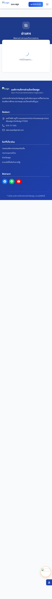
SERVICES (36, 4)
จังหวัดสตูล (6, 157)
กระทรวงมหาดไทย (9, 153)
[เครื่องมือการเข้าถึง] (49, 582)
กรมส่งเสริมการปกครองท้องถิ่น (13, 148)
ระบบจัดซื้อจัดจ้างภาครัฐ (11, 162)
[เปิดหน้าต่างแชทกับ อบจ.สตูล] (46, 571)
